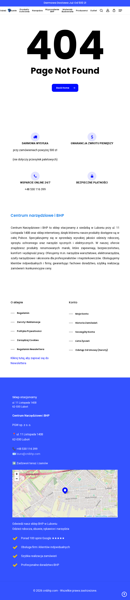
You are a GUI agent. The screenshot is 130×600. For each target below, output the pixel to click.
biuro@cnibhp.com (28, 453)
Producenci (82, 11)
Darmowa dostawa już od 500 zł (65, 3)
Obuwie (13, 11)
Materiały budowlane (67, 10)
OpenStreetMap (101, 516)
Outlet (93, 11)
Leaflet (89, 516)
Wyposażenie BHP (52, 10)
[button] (120, 10)
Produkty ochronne (24, 10)
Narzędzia (37, 11)
